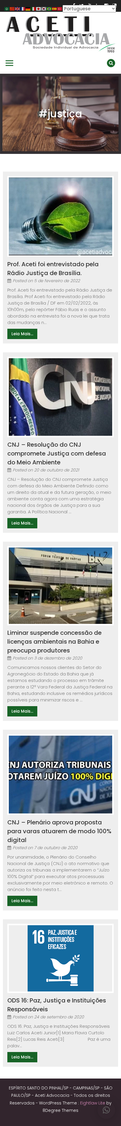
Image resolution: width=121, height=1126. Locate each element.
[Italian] (33, 8)
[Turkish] (60, 8)
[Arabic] (7, 8)
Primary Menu (9, 63)
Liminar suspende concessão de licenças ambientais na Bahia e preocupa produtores (54, 642)
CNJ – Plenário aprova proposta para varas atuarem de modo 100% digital (59, 831)
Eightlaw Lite (93, 1103)
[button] (106, 1110)
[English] (17, 8)
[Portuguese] (49, 8)
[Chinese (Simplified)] (12, 8)
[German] (28, 8)
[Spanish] (54, 8)
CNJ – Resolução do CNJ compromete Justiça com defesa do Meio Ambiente (56, 453)
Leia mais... (22, 334)
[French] (23, 8)
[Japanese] (38, 8)
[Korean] (44, 8)
